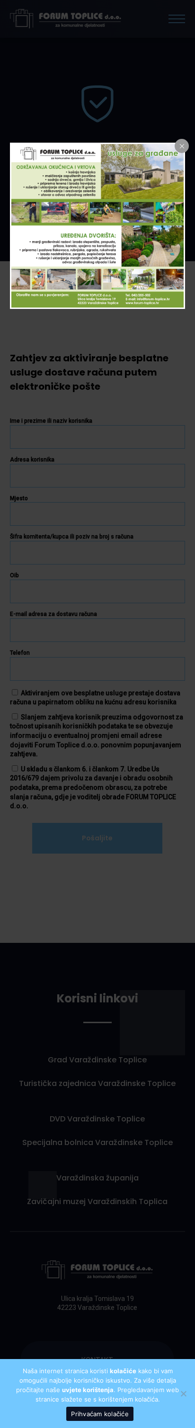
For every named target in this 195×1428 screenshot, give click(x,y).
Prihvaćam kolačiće (100, 1414)
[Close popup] (182, 146)
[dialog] (98, 226)
